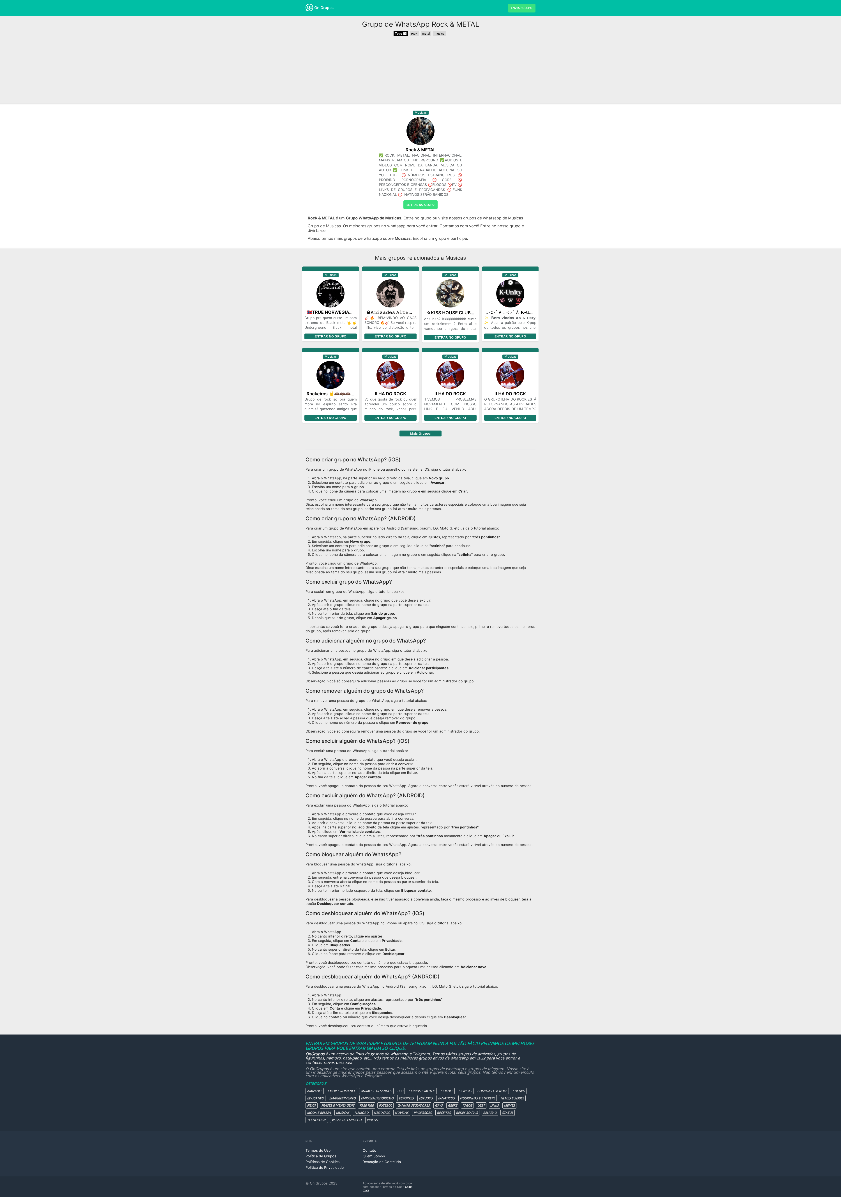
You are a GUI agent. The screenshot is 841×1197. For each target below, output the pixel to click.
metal (426, 33)
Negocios (382, 1112)
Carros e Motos (421, 1091)
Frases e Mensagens (337, 1105)
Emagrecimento (342, 1098)
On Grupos (324, 7)
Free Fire (367, 1105)
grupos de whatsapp (389, 1053)
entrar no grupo (420, 205)
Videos (372, 1120)
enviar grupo (521, 8)
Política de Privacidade (325, 1167)
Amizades (314, 1091)
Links (494, 1105)
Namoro (362, 1112)
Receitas (444, 1112)
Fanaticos (446, 1098)
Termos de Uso (318, 1150)
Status (507, 1112)
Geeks (452, 1105)
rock (414, 33)
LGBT (481, 1105)
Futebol (385, 1105)
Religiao (490, 1112)
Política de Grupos (321, 1156)
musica (440, 33)
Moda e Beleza (319, 1112)
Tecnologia (316, 1120)
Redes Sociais (467, 1112)
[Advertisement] (420, 70)
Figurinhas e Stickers (477, 1098)
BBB (400, 1091)
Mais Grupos (420, 433)
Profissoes (423, 1112)
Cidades (446, 1091)
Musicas (342, 1112)
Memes (509, 1105)
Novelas (401, 1112)
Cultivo (518, 1091)
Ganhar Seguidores (413, 1105)
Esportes (406, 1098)
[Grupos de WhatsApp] (309, 7)
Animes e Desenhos (376, 1091)
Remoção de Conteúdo (382, 1162)
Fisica (311, 1105)
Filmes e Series (512, 1098)
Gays (439, 1105)
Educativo (315, 1098)
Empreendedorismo (377, 1098)
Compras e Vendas (492, 1091)
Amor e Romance (341, 1091)
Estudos (426, 1098)
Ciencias (465, 1091)
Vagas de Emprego (347, 1120)
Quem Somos (374, 1156)
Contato (369, 1150)
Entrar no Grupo (330, 336)
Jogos (467, 1105)
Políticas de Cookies (322, 1162)
